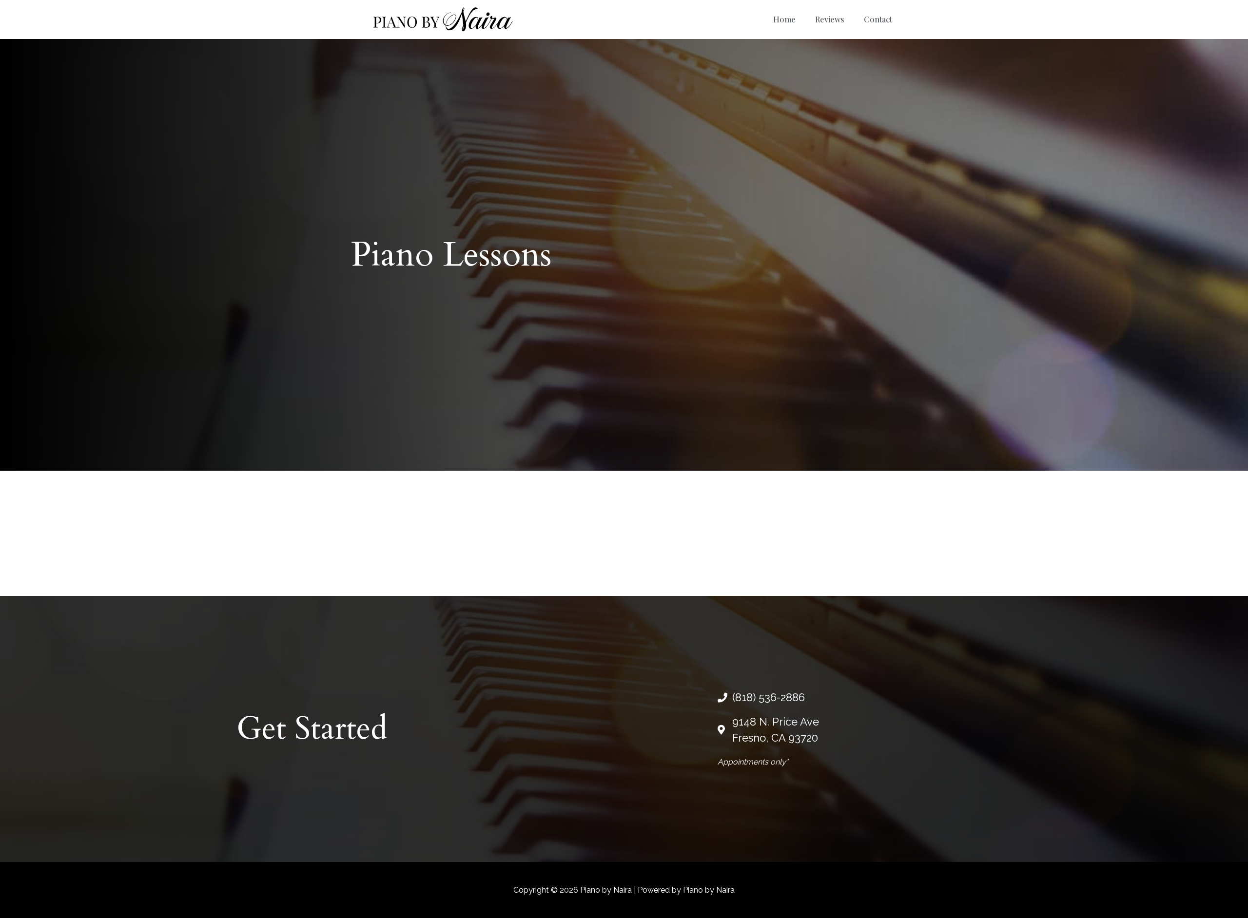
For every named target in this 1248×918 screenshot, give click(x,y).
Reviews (829, 19)
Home (784, 19)
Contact (878, 19)
